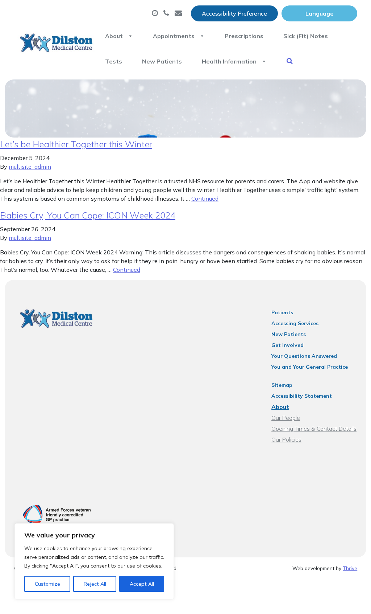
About (114, 36)
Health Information (229, 61)
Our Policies (286, 439)
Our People (285, 417)
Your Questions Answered (304, 356)
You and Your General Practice (309, 367)
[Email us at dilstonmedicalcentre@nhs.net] (179, 13)
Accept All (142, 584)
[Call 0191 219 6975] (167, 13)
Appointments (174, 36)
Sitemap (281, 385)
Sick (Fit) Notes (305, 36)
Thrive (350, 568)
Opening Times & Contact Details (314, 428)
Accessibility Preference (234, 13)
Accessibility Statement (301, 396)
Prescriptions (244, 36)
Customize (47, 584)
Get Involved (287, 345)
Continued (204, 198)
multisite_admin (30, 166)
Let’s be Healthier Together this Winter (76, 144)
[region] (94, 561)
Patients (282, 312)
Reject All (95, 584)
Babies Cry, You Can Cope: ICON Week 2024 (87, 215)
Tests (113, 61)
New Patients (162, 61)
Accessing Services (294, 323)
